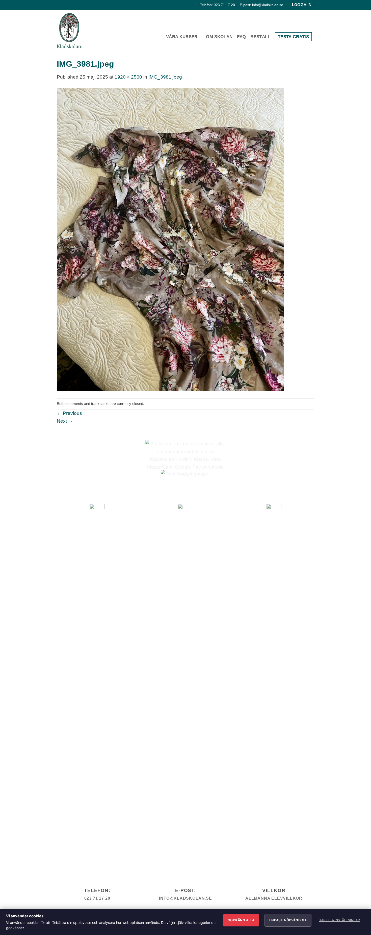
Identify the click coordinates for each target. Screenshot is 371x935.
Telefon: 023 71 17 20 (217, 5)
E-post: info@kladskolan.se (261, 5)
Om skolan (219, 36)
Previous (69, 413)
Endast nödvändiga (288, 920)
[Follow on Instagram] (186, 5)
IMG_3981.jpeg (165, 77)
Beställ (260, 36)
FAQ (241, 36)
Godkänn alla (241, 920)
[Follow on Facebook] (180, 5)
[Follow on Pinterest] (192, 5)
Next (65, 421)
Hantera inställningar (339, 920)
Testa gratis (293, 36)
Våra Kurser (182, 36)
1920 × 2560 (128, 77)
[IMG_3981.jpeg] (170, 239)
